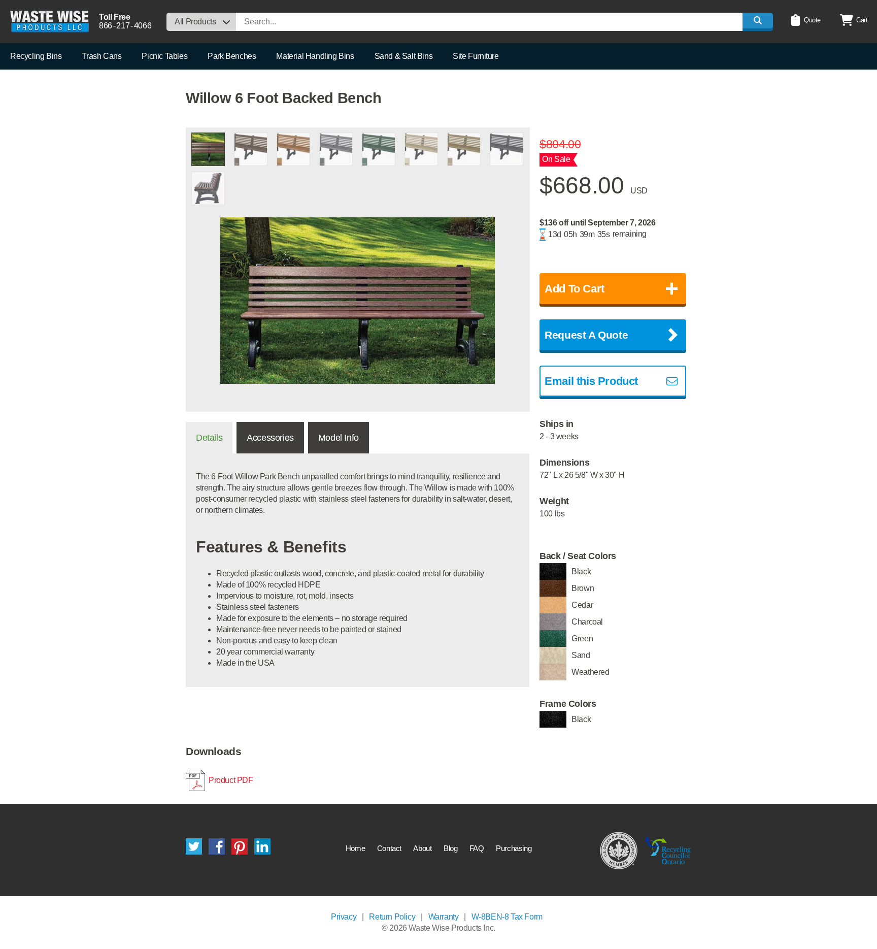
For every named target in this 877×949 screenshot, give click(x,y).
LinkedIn (262, 846)
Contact (389, 848)
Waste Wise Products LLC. (49, 21)
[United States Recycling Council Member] (618, 850)
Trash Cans (101, 56)
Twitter (194, 846)
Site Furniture (475, 56)
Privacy (343, 916)
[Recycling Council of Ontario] (668, 850)
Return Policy (392, 916)
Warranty (443, 916)
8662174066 (125, 25)
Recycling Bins (35, 56)
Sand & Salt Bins (404, 56)
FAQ (476, 848)
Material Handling (315, 56)
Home (355, 848)
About (422, 848)
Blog (450, 848)
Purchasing (513, 848)
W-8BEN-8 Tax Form (507, 916)
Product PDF (231, 780)
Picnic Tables (164, 56)
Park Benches (232, 56)
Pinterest (239, 846)
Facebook (217, 846)
